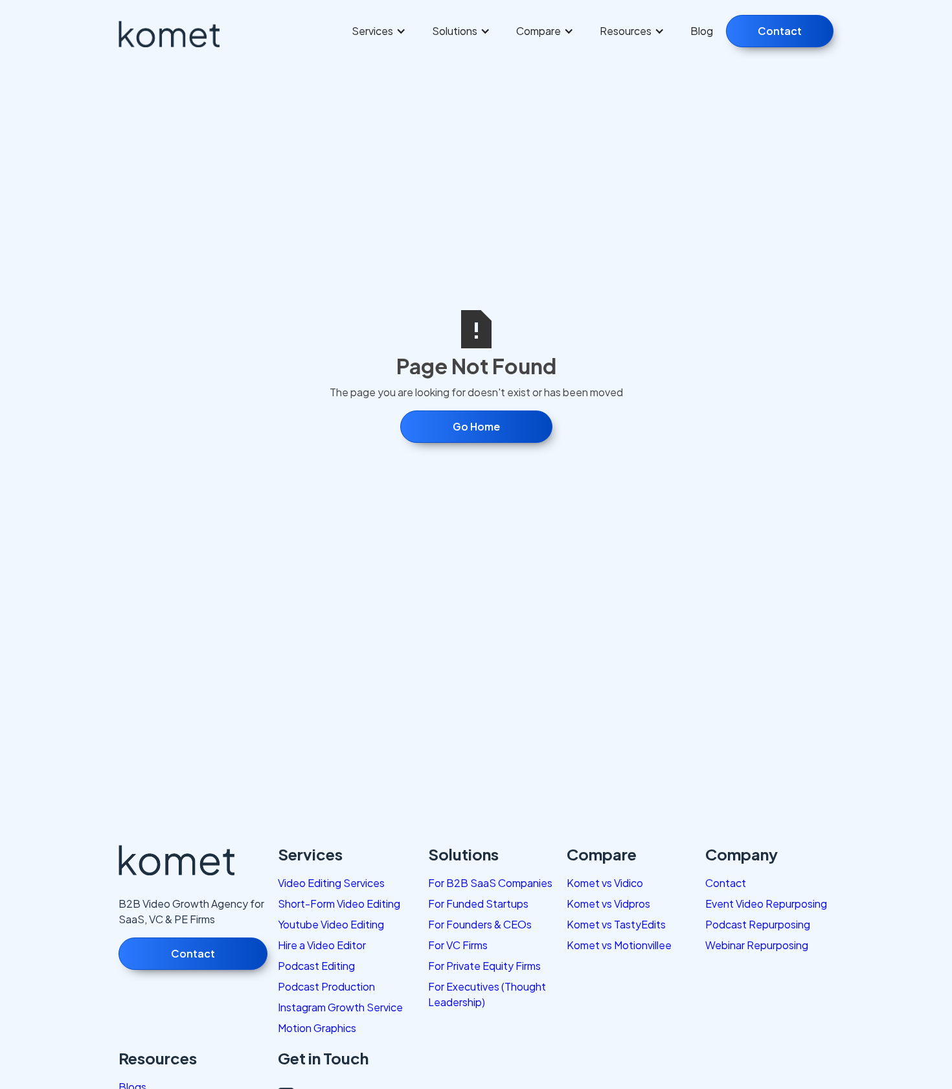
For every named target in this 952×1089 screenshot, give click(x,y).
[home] (179, 34)
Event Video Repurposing (766, 903)
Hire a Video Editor (322, 945)
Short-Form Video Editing (339, 903)
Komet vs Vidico (605, 883)
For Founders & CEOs (480, 924)
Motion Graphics (317, 1028)
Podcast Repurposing (757, 924)
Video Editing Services (331, 883)
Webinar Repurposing (756, 945)
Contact (780, 31)
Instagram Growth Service (340, 1007)
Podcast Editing (316, 965)
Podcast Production (326, 986)
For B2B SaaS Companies (490, 883)
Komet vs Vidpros (608, 903)
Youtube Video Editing (331, 924)
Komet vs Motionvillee (619, 945)
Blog (701, 31)
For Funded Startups (478, 903)
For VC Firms (458, 945)
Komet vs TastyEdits (616, 924)
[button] (379, 31)
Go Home (476, 426)
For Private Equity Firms (484, 965)
